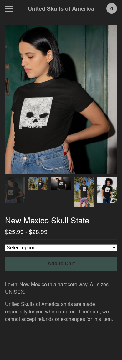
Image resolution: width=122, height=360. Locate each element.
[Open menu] (10, 8)
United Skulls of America (61, 8)
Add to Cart (61, 263)
